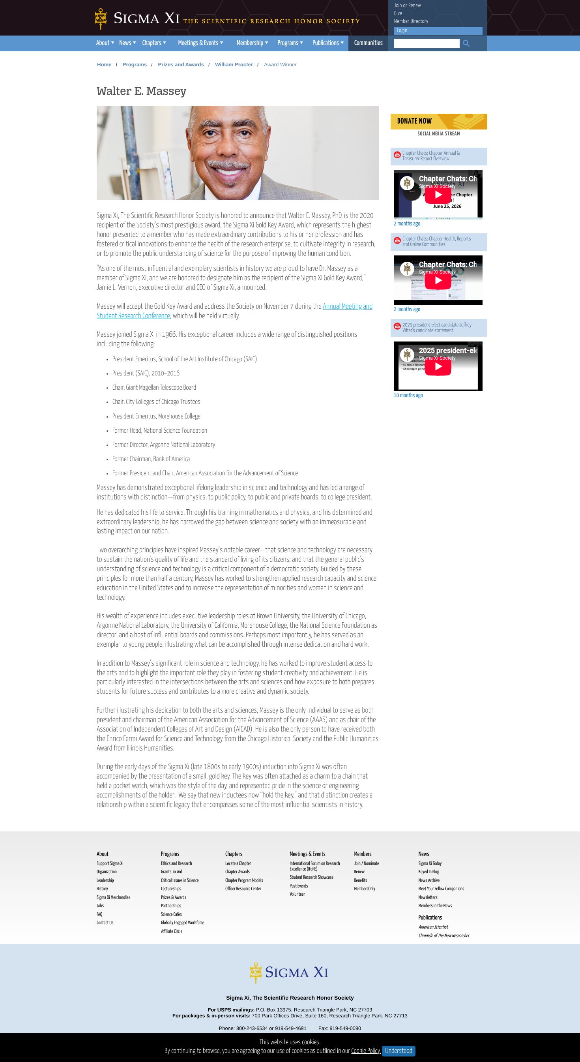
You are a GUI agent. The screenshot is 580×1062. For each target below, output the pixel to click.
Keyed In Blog (429, 871)
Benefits (360, 880)
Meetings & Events (198, 43)
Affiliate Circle (171, 931)
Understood (398, 1051)
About (103, 43)
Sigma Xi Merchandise (113, 897)
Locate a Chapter (238, 863)
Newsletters (428, 897)
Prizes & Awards (173, 897)
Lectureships (171, 888)
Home (104, 65)
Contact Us (105, 922)
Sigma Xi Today (430, 863)
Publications (325, 43)
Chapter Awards (237, 871)
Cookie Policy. (366, 1051)
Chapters (151, 43)
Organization (107, 871)
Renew (414, 5)
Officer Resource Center (243, 888)
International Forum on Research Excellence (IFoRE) (315, 866)
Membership (250, 43)
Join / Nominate (366, 863)
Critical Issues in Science (179, 880)
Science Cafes (171, 914)
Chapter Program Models (244, 880)
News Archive (429, 880)
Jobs (100, 905)
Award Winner (280, 65)
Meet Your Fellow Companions (441, 888)
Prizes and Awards (181, 65)
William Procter (234, 65)
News (125, 43)
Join (398, 5)
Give (398, 13)
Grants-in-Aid (171, 871)
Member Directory (411, 21)
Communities (368, 43)
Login (402, 30)
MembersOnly (364, 888)
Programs (288, 43)
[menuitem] (104, 43)
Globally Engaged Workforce (182, 922)
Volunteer (297, 894)
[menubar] (241, 43)
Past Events (299, 886)
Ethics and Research (176, 863)
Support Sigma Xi (110, 863)
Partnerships (171, 905)
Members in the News (435, 905)
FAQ (99, 914)
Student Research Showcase (311, 877)
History (102, 888)
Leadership (105, 880)
